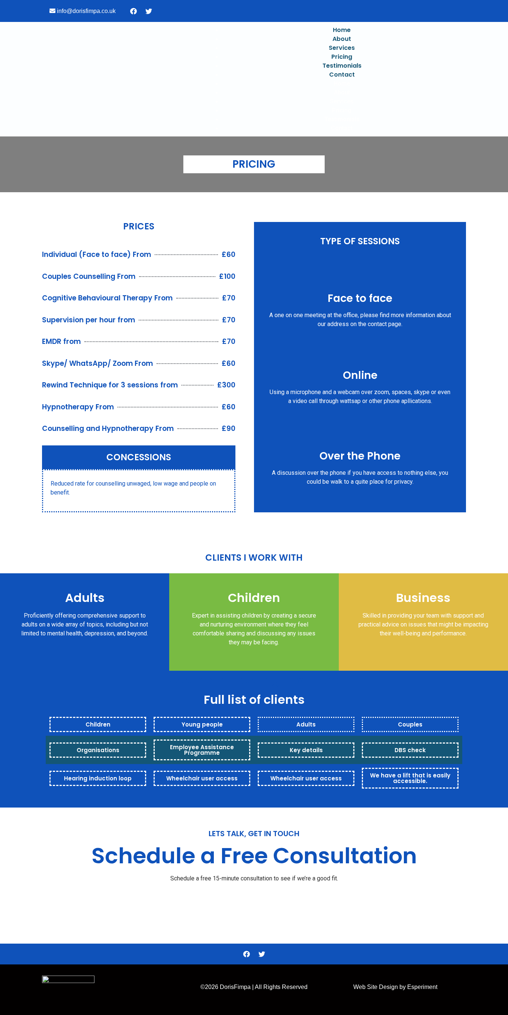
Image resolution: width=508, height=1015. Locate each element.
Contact (342, 74)
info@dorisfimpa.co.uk (86, 11)
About (341, 39)
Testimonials (341, 65)
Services (342, 48)
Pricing (341, 56)
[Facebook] (133, 11)
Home (342, 30)
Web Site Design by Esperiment (395, 987)
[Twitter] (148, 11)
